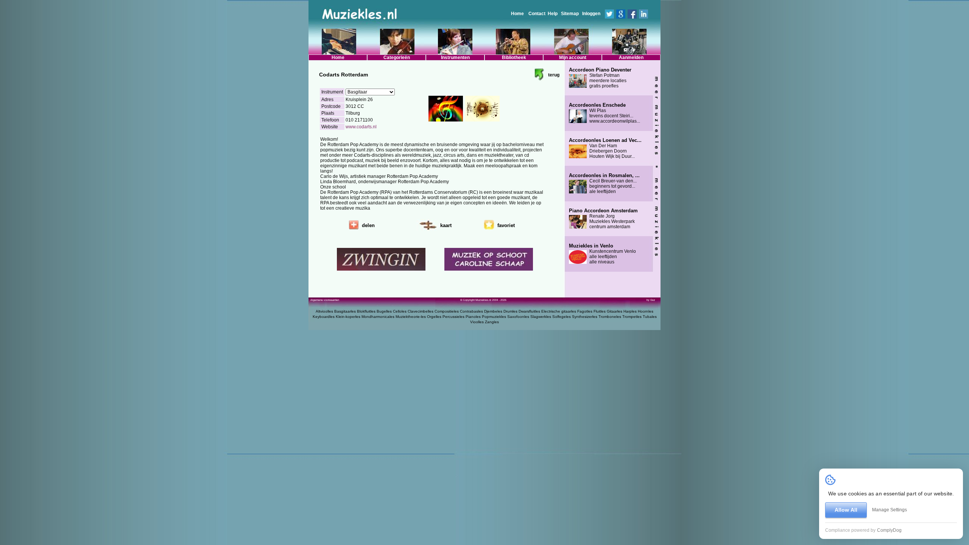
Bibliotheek (514, 57)
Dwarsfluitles (529, 311)
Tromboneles (609, 317)
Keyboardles (324, 317)
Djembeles (493, 311)
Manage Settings (889, 509)
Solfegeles (561, 317)
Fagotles (584, 311)
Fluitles (600, 311)
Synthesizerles (584, 317)
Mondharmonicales (377, 317)
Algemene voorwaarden (324, 300)
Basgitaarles (345, 311)
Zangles (492, 322)
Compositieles (447, 311)
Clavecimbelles (420, 311)
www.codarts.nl (361, 126)
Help (553, 13)
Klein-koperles (348, 317)
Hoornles (645, 311)
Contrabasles (471, 311)
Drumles (510, 311)
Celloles (400, 311)
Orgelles (434, 317)
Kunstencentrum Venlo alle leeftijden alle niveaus (602, 254)
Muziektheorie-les (411, 317)
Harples (630, 311)
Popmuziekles (494, 317)
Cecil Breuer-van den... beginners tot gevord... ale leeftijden (604, 183)
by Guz (651, 300)
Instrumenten (455, 57)
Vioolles (477, 322)
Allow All (846, 510)
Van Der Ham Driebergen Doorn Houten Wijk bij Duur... (605, 148)
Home (517, 13)
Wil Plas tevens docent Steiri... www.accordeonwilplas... (604, 113)
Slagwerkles (540, 317)
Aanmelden (631, 57)
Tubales (650, 317)
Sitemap (570, 13)
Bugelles (384, 311)
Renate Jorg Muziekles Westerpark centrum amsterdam (603, 218)
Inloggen (591, 13)
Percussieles (453, 317)
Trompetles (632, 317)
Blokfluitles (366, 311)
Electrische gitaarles (558, 311)
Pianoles (473, 317)
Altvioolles (324, 311)
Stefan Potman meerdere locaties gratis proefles (600, 78)
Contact (536, 13)
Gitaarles (614, 311)
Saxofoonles (518, 317)
